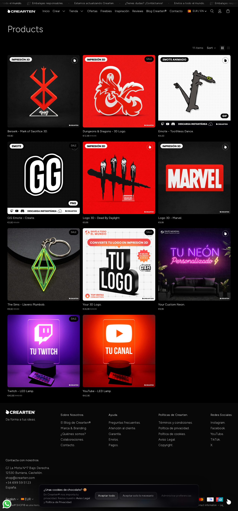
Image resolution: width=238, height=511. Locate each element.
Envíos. (113, 439)
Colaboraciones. (72, 439)
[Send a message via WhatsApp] (7, 504)
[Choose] (74, 121)
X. (211, 445)
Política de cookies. (172, 434)
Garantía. (115, 434)
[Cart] (228, 11)
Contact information (206, 505)
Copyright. (165, 445)
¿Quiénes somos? (73, 434)
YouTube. (217, 434)
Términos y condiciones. (175, 422)
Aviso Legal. (167, 439)
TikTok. (215, 439)
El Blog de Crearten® (76, 422)
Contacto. (68, 445)
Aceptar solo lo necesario (138, 495)
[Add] (149, 121)
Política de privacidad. (173, 428)
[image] (20, 412)
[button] (211, 48)
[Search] (212, 11)
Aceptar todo (106, 495)
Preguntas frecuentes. (124, 422)
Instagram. (217, 422)
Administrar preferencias (176, 495)
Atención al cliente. (122, 428)
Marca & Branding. (74, 428)
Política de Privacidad (58, 502)
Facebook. (217, 428)
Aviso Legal (83, 498)
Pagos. (113, 445)
